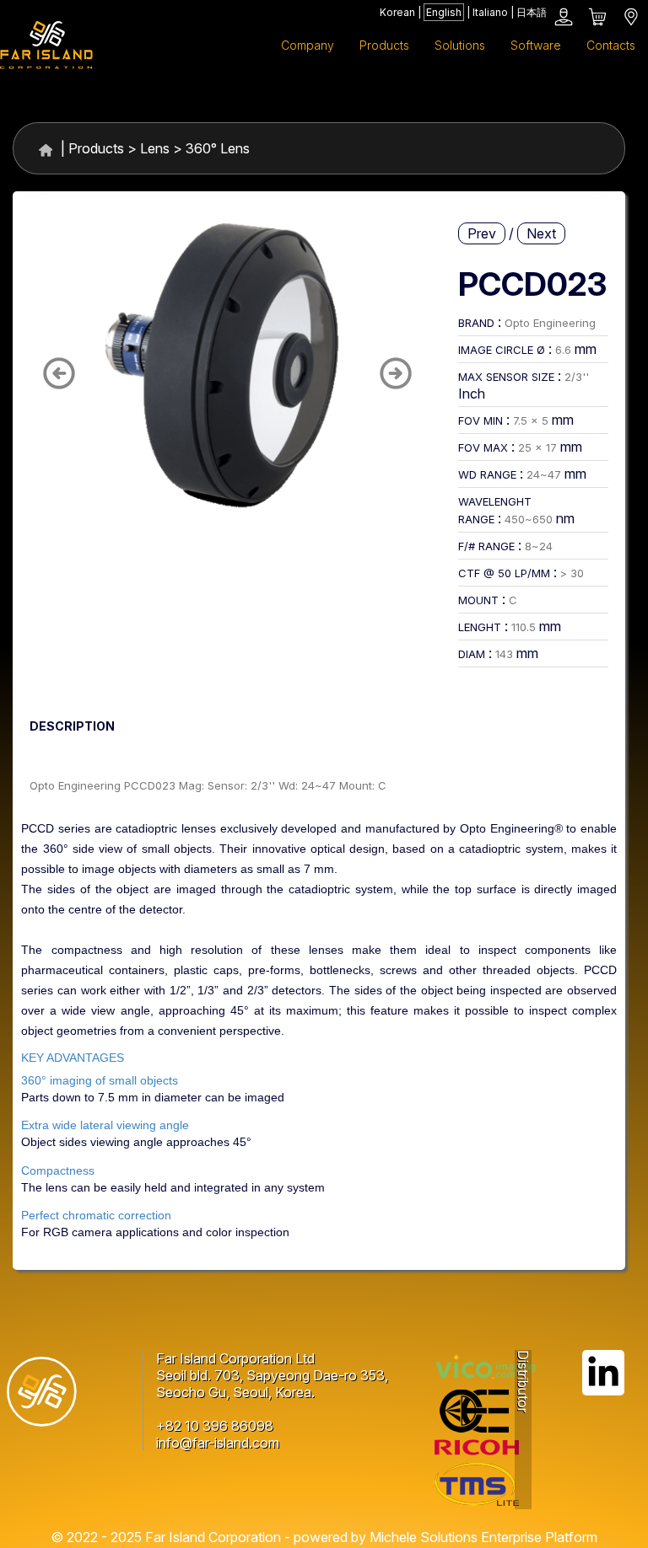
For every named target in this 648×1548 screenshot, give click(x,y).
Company (307, 45)
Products (96, 148)
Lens (155, 148)
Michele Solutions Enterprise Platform (483, 1537)
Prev (481, 233)
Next (541, 233)
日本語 (531, 12)
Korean (397, 12)
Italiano (490, 12)
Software (535, 45)
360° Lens (218, 148)
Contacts (610, 45)
